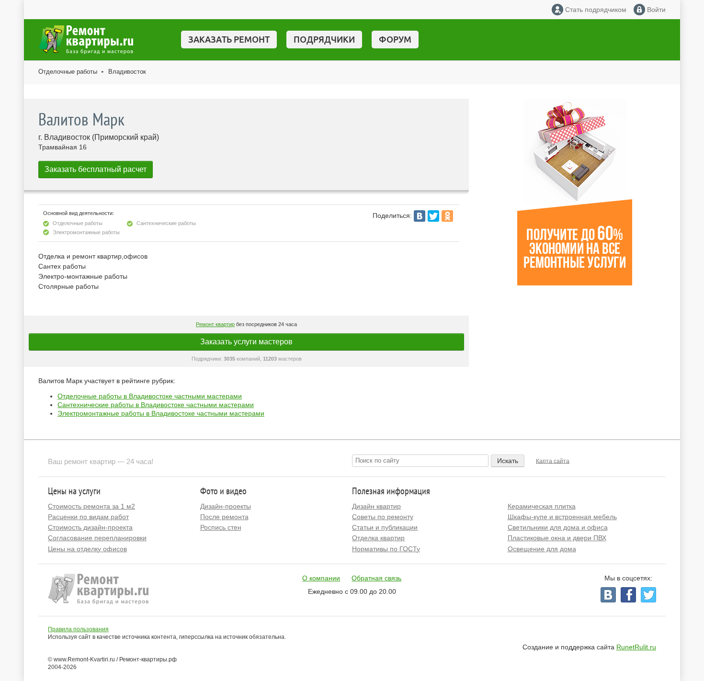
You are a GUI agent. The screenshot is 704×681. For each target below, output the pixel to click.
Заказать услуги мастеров (246, 342)
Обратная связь (376, 578)
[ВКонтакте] (419, 216)
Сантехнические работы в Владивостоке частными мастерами (155, 405)
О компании (321, 578)
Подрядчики (324, 39)
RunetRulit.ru (636, 647)
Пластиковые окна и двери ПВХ (557, 538)
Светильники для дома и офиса (558, 527)
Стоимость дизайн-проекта (90, 527)
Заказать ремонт (229, 39)
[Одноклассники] (447, 216)
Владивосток (127, 71)
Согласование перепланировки (97, 538)
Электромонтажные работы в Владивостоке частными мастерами (160, 413)
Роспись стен (220, 527)
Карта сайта (552, 460)
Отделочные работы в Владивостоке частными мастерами (149, 396)
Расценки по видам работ (88, 517)
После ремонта (224, 517)
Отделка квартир (378, 538)
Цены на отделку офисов (87, 549)
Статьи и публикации (385, 527)
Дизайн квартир (376, 506)
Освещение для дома (542, 549)
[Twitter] (433, 216)
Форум (395, 39)
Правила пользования (78, 629)
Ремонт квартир (215, 324)
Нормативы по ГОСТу (386, 549)
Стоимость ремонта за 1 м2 (91, 506)
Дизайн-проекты (225, 506)
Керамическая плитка (542, 506)
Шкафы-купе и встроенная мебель (562, 517)
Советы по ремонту (382, 517)
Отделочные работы (67, 71)
